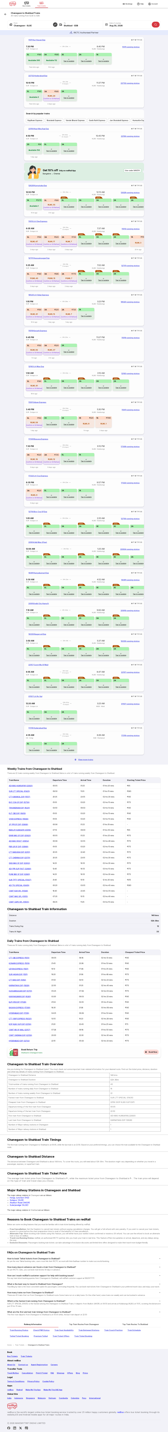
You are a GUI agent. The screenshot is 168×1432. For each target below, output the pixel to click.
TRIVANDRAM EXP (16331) (19, 808)
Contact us (23, 1365)
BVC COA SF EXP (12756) (19, 802)
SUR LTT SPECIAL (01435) (19, 791)
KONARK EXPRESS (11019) (19, 963)
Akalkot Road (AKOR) (20, 1202)
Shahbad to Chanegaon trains (31, 1053)
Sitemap (60, 1373)
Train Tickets (26, 1356)
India (9, 1398)
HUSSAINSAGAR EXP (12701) (20, 991)
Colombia (75, 1398)
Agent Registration (39, 1365)
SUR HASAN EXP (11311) (18, 974)
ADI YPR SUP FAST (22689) (20, 869)
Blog (78, 1373)
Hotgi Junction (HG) (19, 1197)
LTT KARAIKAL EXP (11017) (19, 797)
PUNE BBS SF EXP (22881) (19, 874)
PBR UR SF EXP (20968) (18, 847)
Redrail (19, 1390)
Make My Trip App (33, 1390)
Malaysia (42, 1398)
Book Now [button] (153, 1052)
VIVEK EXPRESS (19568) (19, 819)
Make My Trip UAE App (53, 1390)
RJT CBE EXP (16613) (17, 813)
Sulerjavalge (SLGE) (19, 1205)
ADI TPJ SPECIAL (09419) (19, 885)
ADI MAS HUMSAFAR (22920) (21, 786)
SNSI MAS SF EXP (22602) (19, 863)
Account (155, 4)
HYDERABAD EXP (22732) (19, 1041)
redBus (10, 1390)
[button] (55, 24)
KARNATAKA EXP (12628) (19, 985)
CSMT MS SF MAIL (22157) (19, 1030)
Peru (84, 1398)
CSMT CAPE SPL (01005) (19, 902)
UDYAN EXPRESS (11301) (18, 969)
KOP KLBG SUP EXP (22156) (20, 1024)
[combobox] (31, 25)
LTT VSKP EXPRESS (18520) (20, 1019)
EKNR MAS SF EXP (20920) (20, 835)
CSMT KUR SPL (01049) (18, 891)
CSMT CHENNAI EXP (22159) (20, 1035)
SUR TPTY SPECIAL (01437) (20, 880)
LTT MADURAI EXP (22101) (19, 852)
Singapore (30, 1398)
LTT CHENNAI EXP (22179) (19, 858)
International (95, 1398)
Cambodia (63, 1398)
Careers (54, 1365)
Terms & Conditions (15, 1381)
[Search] (156, 25)
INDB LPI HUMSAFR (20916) (20, 830)
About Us (11, 1365)
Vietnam (52, 1398)
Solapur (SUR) (17, 1200)
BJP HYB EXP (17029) (17, 1002)
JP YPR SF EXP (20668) (18, 824)
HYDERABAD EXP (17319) (19, 1013)
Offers (70, 1373)
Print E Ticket (42, 1373)
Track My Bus (13, 1373)
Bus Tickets (12, 1356)
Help (142, 4)
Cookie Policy (48, 1381)
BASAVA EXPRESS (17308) (19, 1008)
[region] (84, 54)
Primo (85, 1373)
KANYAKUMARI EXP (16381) (20, 996)
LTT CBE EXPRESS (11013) (19, 958)
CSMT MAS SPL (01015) (18, 896)
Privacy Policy (33, 1381)
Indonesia (18, 1398)
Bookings (129, 4)
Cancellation (27, 1373)
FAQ (52, 1373)
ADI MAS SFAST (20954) (19, 841)
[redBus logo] (12, 4)
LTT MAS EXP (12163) (17, 980)
